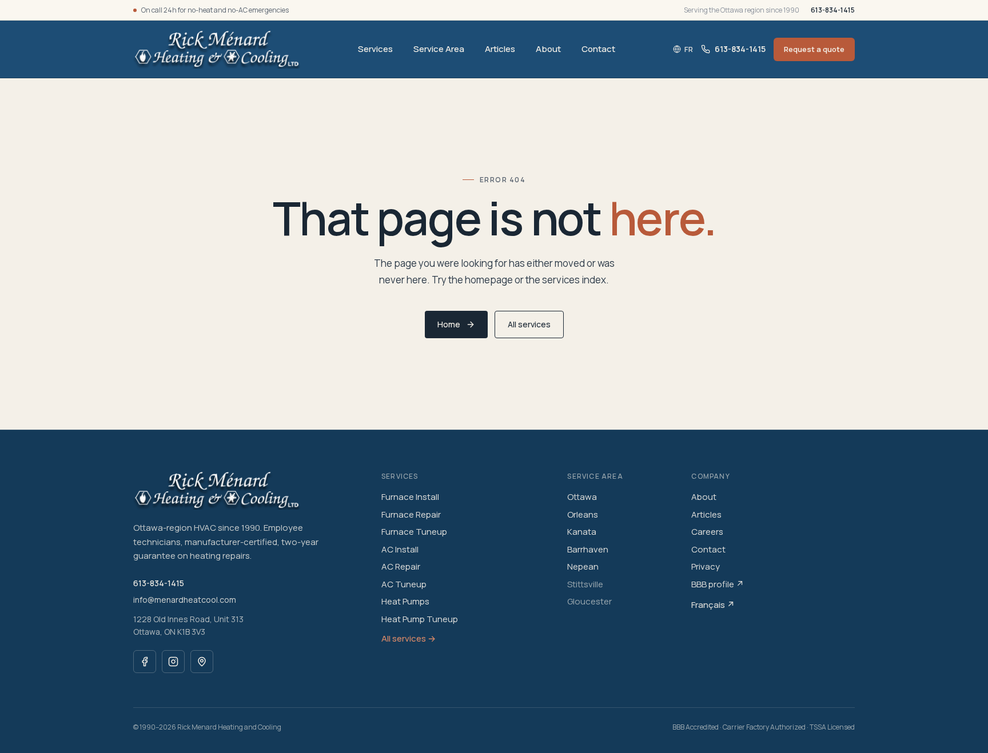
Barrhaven (587, 549)
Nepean (583, 566)
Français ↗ (713, 605)
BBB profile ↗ (717, 584)
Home (448, 324)
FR (688, 49)
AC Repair (400, 566)
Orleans (582, 514)
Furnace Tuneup (414, 532)
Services (375, 49)
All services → (408, 638)
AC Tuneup (404, 584)
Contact (598, 49)
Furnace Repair (411, 514)
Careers (707, 532)
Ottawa (582, 497)
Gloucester (589, 601)
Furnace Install (410, 497)
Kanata (581, 532)
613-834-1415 (833, 10)
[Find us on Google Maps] (201, 661)
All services (529, 324)
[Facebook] (144, 661)
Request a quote (814, 49)
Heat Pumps (405, 601)
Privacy (705, 566)
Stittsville (585, 584)
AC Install (400, 549)
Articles (500, 49)
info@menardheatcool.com (184, 599)
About (548, 49)
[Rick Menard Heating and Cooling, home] (216, 49)
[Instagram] (173, 661)
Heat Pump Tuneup (419, 619)
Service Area (438, 49)
